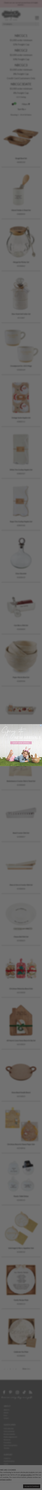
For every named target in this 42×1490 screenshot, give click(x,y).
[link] (21, 745)
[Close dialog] (40, 725)
